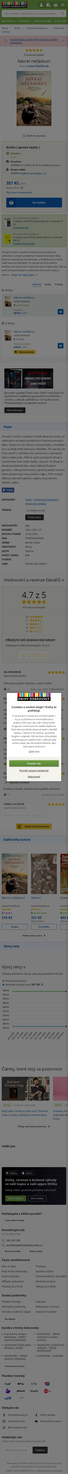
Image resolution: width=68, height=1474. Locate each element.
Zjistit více (34, 751)
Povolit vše (34, 763)
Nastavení (34, 776)
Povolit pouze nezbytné (33, 770)
